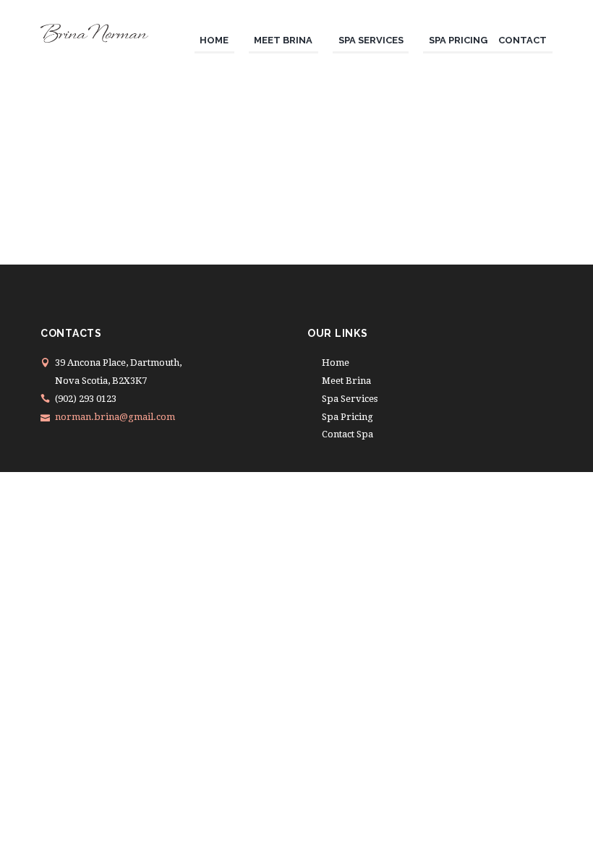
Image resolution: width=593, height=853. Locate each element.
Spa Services (349, 398)
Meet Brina (346, 380)
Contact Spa (347, 434)
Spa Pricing (347, 416)
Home (335, 362)
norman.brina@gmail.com (115, 416)
